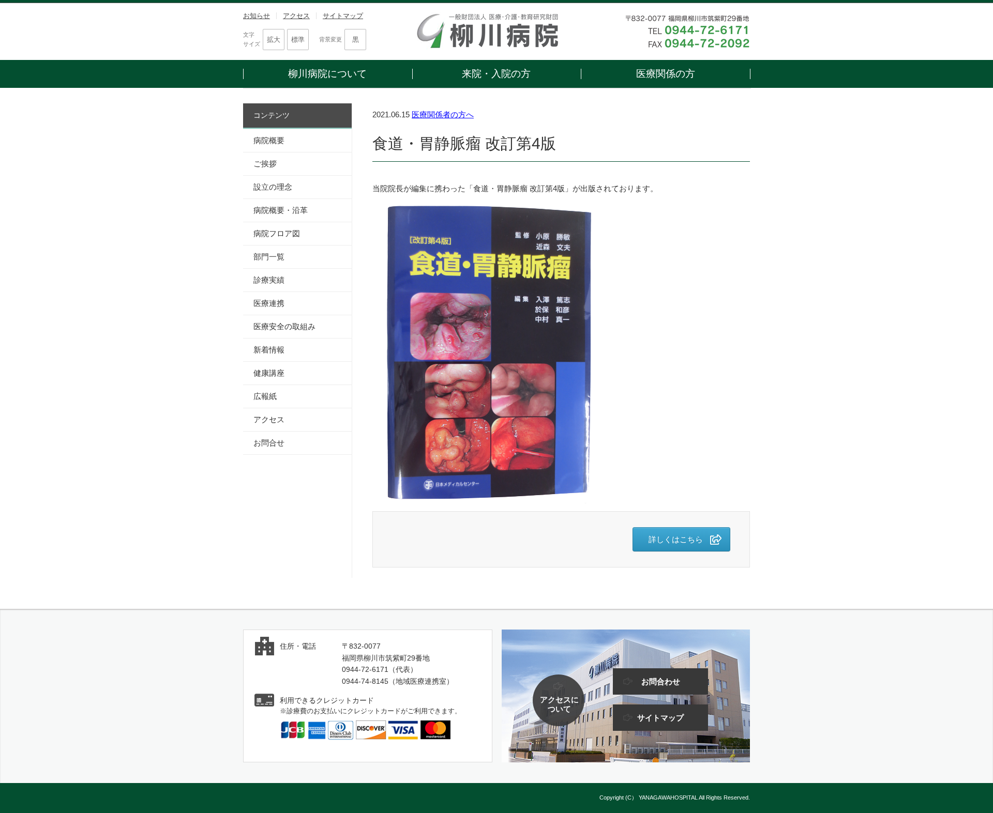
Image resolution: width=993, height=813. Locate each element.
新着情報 (268, 349)
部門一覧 (268, 256)
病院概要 (268, 140)
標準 (298, 39)
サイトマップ (343, 16)
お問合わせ (660, 681)
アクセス (296, 16)
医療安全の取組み (284, 326)
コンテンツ (271, 115)
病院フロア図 (276, 233)
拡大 (273, 39)
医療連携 (268, 303)
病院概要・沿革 (280, 210)
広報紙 (265, 396)
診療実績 (268, 279)
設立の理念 (272, 186)
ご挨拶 (265, 163)
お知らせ (256, 16)
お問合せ (268, 442)
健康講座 (268, 373)
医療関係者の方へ (443, 114)
